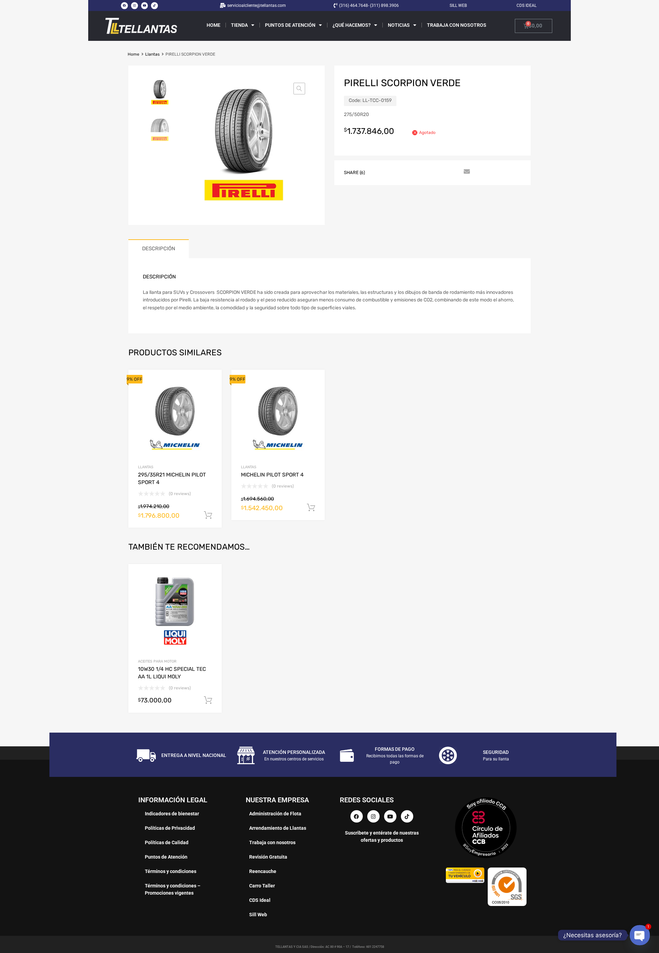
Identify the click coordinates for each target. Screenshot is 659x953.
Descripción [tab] (158, 248)
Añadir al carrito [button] (208, 700)
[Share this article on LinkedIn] (428, 172)
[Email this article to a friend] (465, 172)
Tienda (239, 25)
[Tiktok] (154, 5)
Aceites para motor (157, 661)
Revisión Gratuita (268, 857)
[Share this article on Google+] (404, 172)
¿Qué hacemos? (352, 25)
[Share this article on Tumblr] (453, 172)
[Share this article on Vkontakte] (441, 172)
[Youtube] (144, 5)
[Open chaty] (640, 935)
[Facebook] (124, 5)
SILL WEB (458, 5)
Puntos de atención (290, 25)
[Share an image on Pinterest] (416, 172)
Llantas (152, 54)
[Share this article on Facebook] (379, 172)
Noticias (399, 25)
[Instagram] (134, 5)
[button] (299, 88)
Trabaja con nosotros (456, 25)
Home (213, 25)
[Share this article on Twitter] (391, 172)
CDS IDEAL (526, 5)
